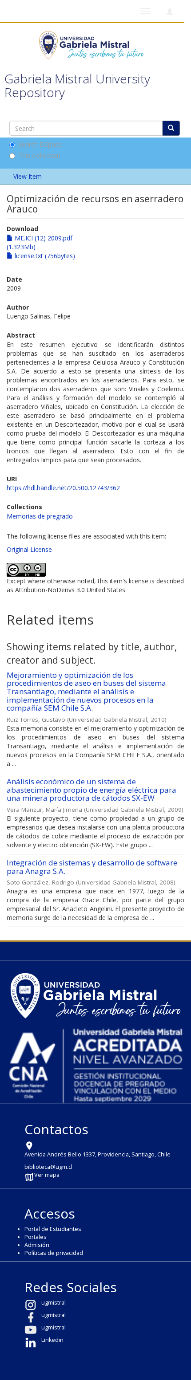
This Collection (39, 155)
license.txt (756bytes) (44, 256)
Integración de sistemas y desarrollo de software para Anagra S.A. (92, 866)
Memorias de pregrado (40, 516)
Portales (35, 1237)
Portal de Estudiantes (52, 1229)
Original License (29, 549)
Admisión (36, 1245)
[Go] (171, 128)
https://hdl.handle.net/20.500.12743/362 (63, 488)
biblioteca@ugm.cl (48, 1167)
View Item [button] (28, 176)
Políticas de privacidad (53, 1253)
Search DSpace (40, 144)
